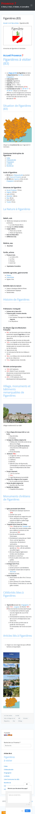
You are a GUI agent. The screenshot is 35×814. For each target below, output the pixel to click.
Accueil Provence (13, 55)
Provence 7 (8, 3)
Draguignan (10, 162)
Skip (22, 810)
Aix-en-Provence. (12, 190)
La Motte (9, 164)
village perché (12, 73)
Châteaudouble (11, 160)
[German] (9, 735)
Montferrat (10, 166)
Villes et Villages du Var (9, 718)
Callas (8, 158)
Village (20, 721)
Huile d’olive (10, 277)
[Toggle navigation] (31, 5)
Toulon (9, 202)
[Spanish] (11, 735)
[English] (5, 735)
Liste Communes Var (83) (11, 779)
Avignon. (9, 192)
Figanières (7, 721)
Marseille (9, 196)
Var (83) (20, 75)
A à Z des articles (13, 23)
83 (19, 718)
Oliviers (9, 275)
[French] (7, 735)
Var (14, 721)
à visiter (26, 718)
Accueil (5, 23)
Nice (8, 198)
